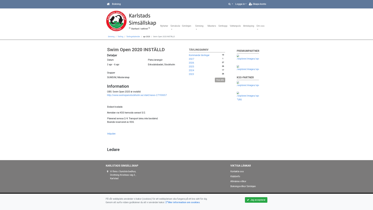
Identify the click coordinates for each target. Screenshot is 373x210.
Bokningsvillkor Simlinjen (243, 186)
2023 (191, 74)
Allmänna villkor (238, 181)
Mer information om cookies (184, 202)
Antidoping (248, 25)
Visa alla (220, 80)
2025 (191, 66)
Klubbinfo (235, 176)
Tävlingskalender (133, 37)
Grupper (111, 72)
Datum (110, 59)
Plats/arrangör (155, 59)
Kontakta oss (237, 171)
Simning (199, 25)
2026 (191, 62)
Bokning (116, 4)
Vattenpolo (235, 25)
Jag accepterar (257, 199)
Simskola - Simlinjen (180, 25)
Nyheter (164, 25)
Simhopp (222, 25)
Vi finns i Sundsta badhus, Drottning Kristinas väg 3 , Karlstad (123, 175)
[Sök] (230, 4)
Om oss (260, 25)
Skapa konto (259, 4)
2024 (191, 70)
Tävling (120, 37)
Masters (211, 25)
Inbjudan (111, 133)
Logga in (240, 4)
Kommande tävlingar (199, 55)
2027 (191, 59)
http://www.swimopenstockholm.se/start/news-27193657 (137, 95)
